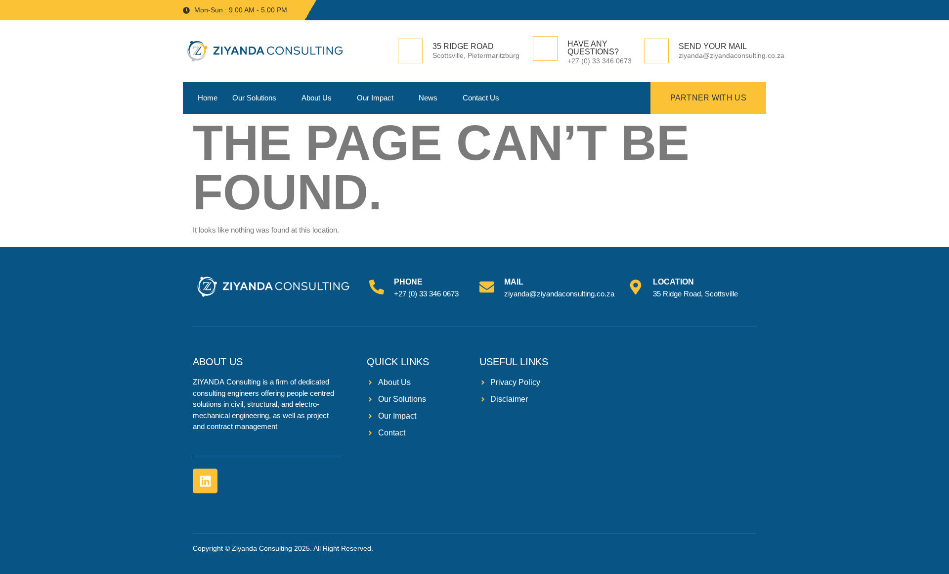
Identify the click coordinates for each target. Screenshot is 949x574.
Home (207, 98)
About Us (317, 98)
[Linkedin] (205, 481)
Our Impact (375, 98)
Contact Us (481, 98)
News (428, 98)
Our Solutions (254, 98)
